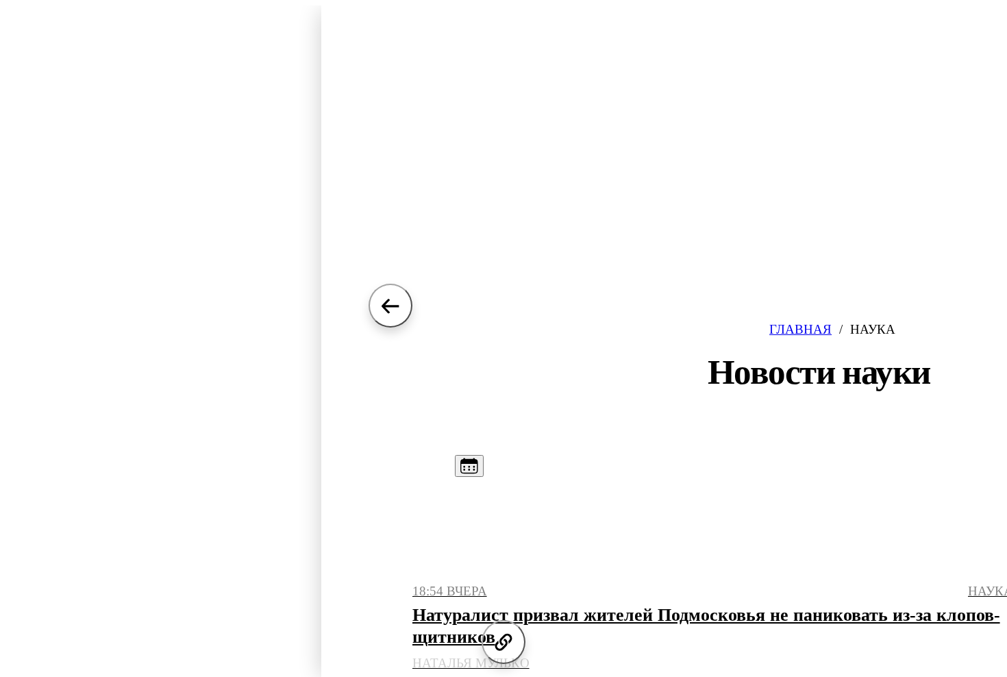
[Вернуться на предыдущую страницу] (390, 306)
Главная (800, 329)
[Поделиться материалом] (503, 642)
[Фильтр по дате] (469, 466)
